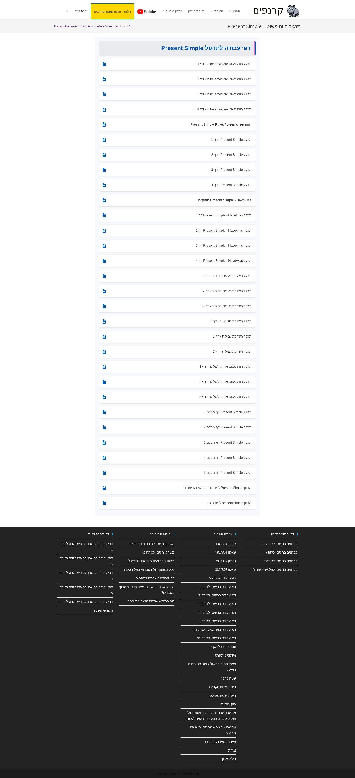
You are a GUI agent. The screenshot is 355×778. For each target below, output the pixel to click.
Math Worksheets (222, 578)
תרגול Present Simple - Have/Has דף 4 (223, 260)
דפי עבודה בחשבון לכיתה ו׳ (217, 621)
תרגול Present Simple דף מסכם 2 (227, 427)
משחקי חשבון (103, 610)
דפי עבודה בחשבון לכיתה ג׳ (217, 595)
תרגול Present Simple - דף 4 (231, 185)
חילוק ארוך (228, 758)
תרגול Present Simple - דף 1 (231, 139)
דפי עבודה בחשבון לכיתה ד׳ (216, 604)
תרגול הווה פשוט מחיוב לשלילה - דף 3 (225, 397)
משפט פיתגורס (225, 655)
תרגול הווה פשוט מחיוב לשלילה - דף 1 (225, 366)
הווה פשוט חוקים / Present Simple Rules (220, 124)
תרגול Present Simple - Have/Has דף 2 (223, 230)
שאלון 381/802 (225, 561)
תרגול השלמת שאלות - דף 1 (232, 336)
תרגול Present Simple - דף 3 (231, 170)
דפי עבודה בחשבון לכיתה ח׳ (216, 638)
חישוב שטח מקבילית (221, 687)
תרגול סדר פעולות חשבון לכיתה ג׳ (151, 561)
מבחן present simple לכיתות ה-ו (229, 503)
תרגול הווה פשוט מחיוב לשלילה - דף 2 (225, 382)
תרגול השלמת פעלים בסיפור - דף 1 (227, 276)
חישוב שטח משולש (223, 695)
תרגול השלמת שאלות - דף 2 (232, 351)
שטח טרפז (228, 678)
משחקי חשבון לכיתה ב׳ (158, 552)
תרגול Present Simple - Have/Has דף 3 (223, 245)
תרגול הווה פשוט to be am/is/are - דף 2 (224, 79)
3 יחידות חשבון (225, 544)
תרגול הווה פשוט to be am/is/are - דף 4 (224, 109)
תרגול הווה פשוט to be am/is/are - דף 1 (224, 64)
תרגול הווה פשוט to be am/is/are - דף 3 (224, 94)
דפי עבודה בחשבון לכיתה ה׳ (216, 612)
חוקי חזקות (228, 704)
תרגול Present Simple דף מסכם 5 (227, 472)
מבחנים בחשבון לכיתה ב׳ (280, 544)
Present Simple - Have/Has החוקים (224, 200)
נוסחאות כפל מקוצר (222, 646)
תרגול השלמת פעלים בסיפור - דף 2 (227, 291)
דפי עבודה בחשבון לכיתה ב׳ (216, 587)
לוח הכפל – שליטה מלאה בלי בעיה (150, 601)
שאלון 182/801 (225, 552)
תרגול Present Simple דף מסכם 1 (227, 412)
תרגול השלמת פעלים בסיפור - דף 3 (227, 306)
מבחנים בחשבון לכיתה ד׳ (280, 561)
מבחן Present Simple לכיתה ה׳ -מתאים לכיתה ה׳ (217, 488)
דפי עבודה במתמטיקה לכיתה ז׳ (214, 629)
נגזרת (232, 750)
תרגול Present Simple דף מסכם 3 (227, 442)
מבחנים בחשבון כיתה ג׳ (281, 552)
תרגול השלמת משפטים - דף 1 (230, 321)
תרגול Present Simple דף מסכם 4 (227, 457)
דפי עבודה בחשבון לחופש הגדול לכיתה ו (85, 602)
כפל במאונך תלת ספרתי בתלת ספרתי (148, 569)
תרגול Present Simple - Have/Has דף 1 (223, 215)
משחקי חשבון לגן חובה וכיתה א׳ (152, 544)
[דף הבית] (130, 26)
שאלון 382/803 (225, 569)
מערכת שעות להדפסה (220, 741)
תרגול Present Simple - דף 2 (231, 155)
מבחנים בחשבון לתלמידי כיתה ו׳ (275, 569)
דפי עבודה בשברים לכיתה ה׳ (154, 578)
